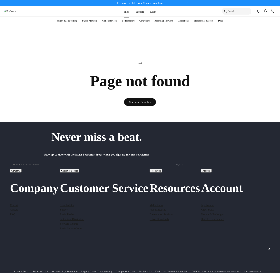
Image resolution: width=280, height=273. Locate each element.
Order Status (207, 209)
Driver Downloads (159, 218)
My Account (207, 205)
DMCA (196, 271)
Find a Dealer (67, 214)
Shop (126, 11)
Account (206, 171)
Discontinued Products (161, 214)
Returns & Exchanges (212, 214)
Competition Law (125, 271)
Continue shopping (140, 102)
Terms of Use (40, 271)
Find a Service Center (71, 228)
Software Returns (69, 223)
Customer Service (69, 171)
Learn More (158, 3)
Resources (156, 171)
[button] (272, 11)
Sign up (179, 164)
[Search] (225, 11)
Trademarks (145, 271)
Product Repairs (158, 209)
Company (15, 171)
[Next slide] (188, 3)
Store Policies (67, 205)
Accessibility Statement (64, 271)
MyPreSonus (156, 205)
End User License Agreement (171, 271)
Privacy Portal (21, 271)
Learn (153, 11)
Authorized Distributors (72, 218)
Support (140, 11)
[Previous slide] (92, 3)
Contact (14, 205)
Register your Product (212, 218)
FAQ (12, 214)
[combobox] (236, 11)
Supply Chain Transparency (96, 271)
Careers (14, 209)
